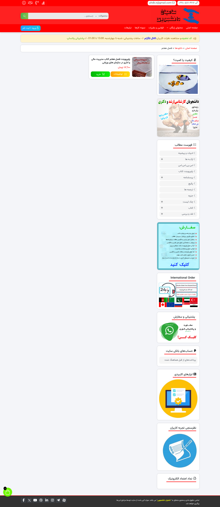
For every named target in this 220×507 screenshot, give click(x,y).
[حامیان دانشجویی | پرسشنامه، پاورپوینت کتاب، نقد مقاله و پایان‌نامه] (175, 15)
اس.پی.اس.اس (185, 165)
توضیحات (118, 74)
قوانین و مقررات (156, 28)
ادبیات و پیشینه (185, 153)
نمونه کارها (140, 28)
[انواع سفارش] (178, 246)
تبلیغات (128, 28)
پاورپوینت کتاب (185, 171)
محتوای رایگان (176, 28)
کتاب (190, 208)
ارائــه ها (189, 159)
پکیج (190, 184)
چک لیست (188, 202)
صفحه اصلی (192, 28)
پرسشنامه (188, 177)
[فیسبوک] (23, 500)
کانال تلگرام (150, 38)
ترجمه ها (188, 190)
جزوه (190, 196)
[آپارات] (64, 500)
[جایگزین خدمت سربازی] (178, 118)
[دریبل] (41, 500)
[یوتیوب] (35, 500)
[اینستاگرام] (52, 500)
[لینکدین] (47, 500)
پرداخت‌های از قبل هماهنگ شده (180, 360)
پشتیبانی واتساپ (75, 38)
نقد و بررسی (187, 214)
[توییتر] (29, 500)
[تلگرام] (58, 500)
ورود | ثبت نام (30, 28)
